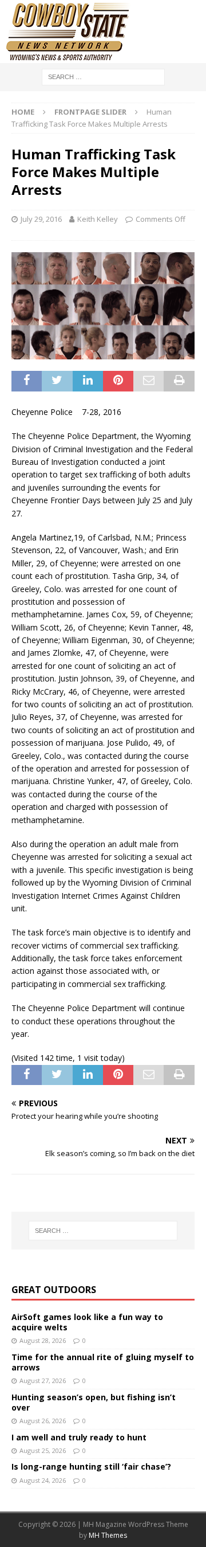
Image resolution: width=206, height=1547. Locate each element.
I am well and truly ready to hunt (78, 1437)
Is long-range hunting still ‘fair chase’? (91, 1466)
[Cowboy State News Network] (68, 56)
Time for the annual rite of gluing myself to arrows (102, 1362)
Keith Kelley (97, 219)
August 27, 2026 (42, 1380)
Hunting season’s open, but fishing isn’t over (93, 1402)
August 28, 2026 (42, 1340)
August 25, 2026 (42, 1450)
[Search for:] (103, 76)
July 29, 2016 (41, 219)
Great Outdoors (53, 1289)
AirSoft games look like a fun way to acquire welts (87, 1322)
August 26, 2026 (42, 1420)
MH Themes (108, 1535)
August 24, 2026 (42, 1480)
